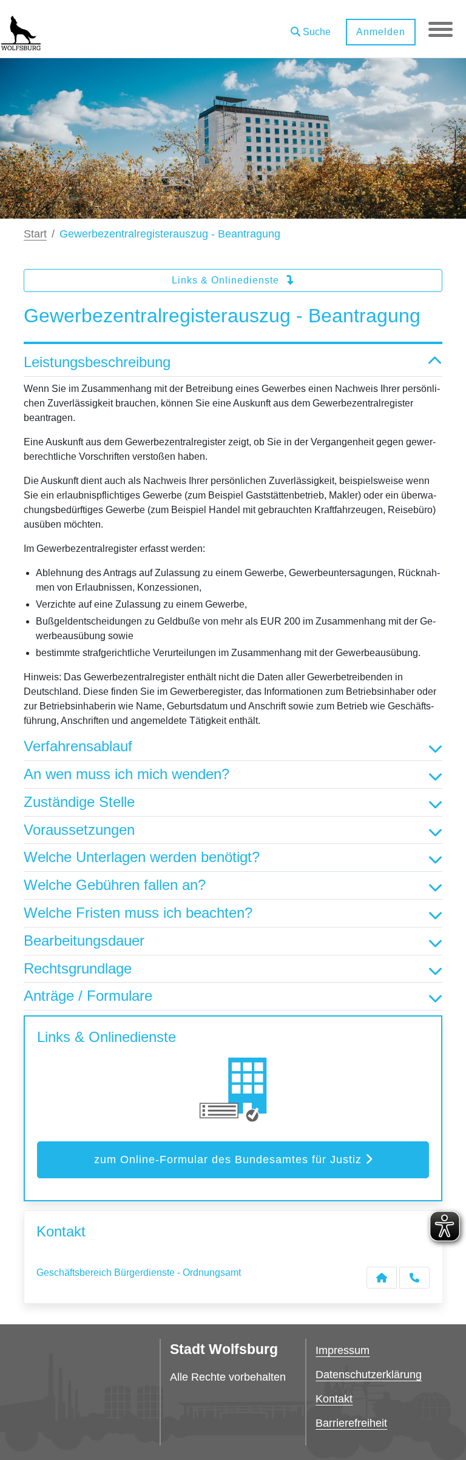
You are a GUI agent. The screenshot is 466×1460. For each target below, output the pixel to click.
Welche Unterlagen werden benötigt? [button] (142, 857)
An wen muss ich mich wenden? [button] (126, 774)
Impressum (343, 1350)
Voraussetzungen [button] (79, 829)
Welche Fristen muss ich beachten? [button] (138, 912)
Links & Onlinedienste (227, 280)
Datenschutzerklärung (369, 1375)
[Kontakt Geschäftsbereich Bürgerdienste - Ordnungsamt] (381, 1278)
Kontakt (334, 1399)
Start (35, 234)
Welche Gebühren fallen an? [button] (115, 885)
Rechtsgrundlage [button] (78, 968)
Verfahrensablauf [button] (78, 746)
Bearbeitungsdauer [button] (84, 940)
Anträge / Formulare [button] (88, 995)
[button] (311, 27)
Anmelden (380, 32)
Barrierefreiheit (351, 1423)
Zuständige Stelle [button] (79, 802)
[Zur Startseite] (21, 29)
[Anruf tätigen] (414, 1278)
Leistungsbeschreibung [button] (97, 362)
